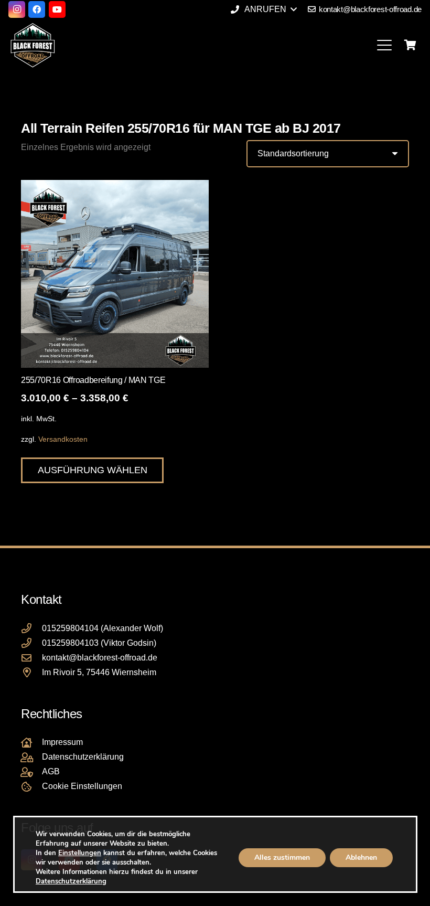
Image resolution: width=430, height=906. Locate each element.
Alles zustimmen (281, 857)
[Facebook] (36, 9)
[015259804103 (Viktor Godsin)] (31, 643)
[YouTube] (57, 9)
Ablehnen (361, 857)
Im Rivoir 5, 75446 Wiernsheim (99, 672)
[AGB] (31, 772)
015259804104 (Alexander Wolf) (102, 628)
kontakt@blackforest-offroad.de (99, 657)
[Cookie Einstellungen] (31, 787)
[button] (263, 9)
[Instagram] (16, 9)
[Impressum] (31, 743)
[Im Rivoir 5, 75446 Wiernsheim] (31, 672)
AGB (51, 771)
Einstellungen (79, 853)
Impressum (62, 742)
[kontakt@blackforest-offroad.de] (31, 658)
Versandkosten (63, 439)
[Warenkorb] (410, 45)
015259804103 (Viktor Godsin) (99, 642)
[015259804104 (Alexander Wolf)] (31, 628)
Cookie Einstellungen (82, 786)
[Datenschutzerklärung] (31, 757)
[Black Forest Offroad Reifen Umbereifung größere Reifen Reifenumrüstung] (32, 45)
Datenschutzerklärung (83, 756)
